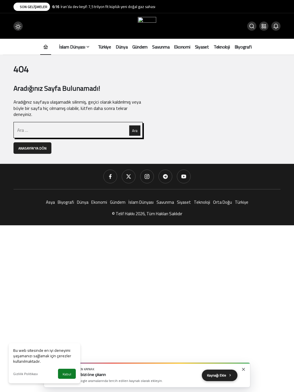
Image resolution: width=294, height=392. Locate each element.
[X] (129, 176)
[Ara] (251, 26)
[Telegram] (165, 176)
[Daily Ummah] (147, 25)
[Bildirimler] (276, 26)
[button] (263, 26)
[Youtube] (184, 176)
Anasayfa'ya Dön (32, 148)
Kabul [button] (67, 374)
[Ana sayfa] (45, 47)
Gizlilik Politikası (25, 373)
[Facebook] (110, 176)
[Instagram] (147, 176)
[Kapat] (243, 369)
